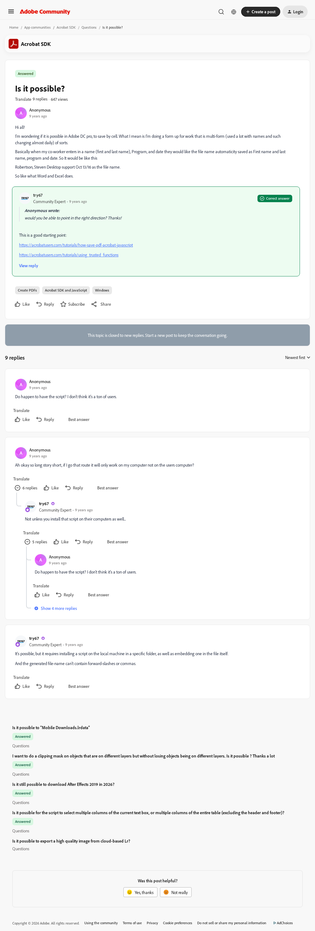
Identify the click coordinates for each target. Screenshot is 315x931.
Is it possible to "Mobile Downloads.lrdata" (51, 727)
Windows (102, 290)
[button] (11, 13)
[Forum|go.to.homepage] (45, 12)
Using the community (101, 923)
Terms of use (132, 923)
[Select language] (234, 12)
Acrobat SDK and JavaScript (66, 290)
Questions (89, 27)
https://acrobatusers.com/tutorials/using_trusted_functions (68, 254)
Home (13, 27)
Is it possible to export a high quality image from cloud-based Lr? (71, 840)
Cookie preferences (177, 923)
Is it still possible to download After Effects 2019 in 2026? (63, 784)
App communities (37, 27)
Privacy (152, 923)
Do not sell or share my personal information (231, 923)
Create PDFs (27, 290)
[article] (157, 401)
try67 (37, 195)
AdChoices (285, 923)
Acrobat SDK (66, 27)
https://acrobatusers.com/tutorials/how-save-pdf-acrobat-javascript (76, 244)
